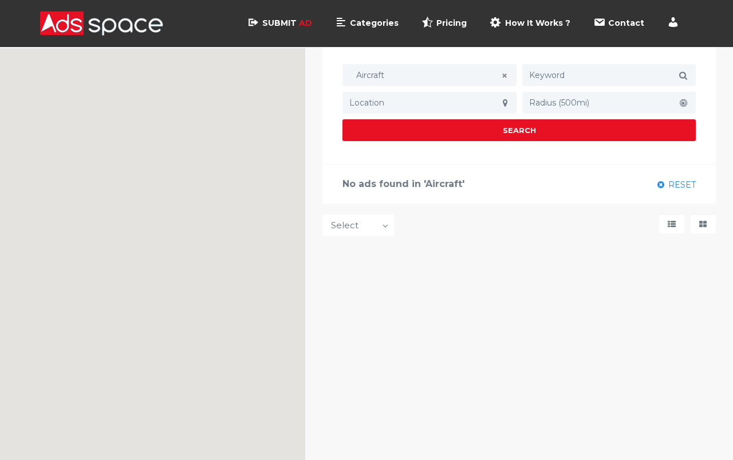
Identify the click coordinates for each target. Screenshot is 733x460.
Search (519, 130)
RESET (681, 185)
